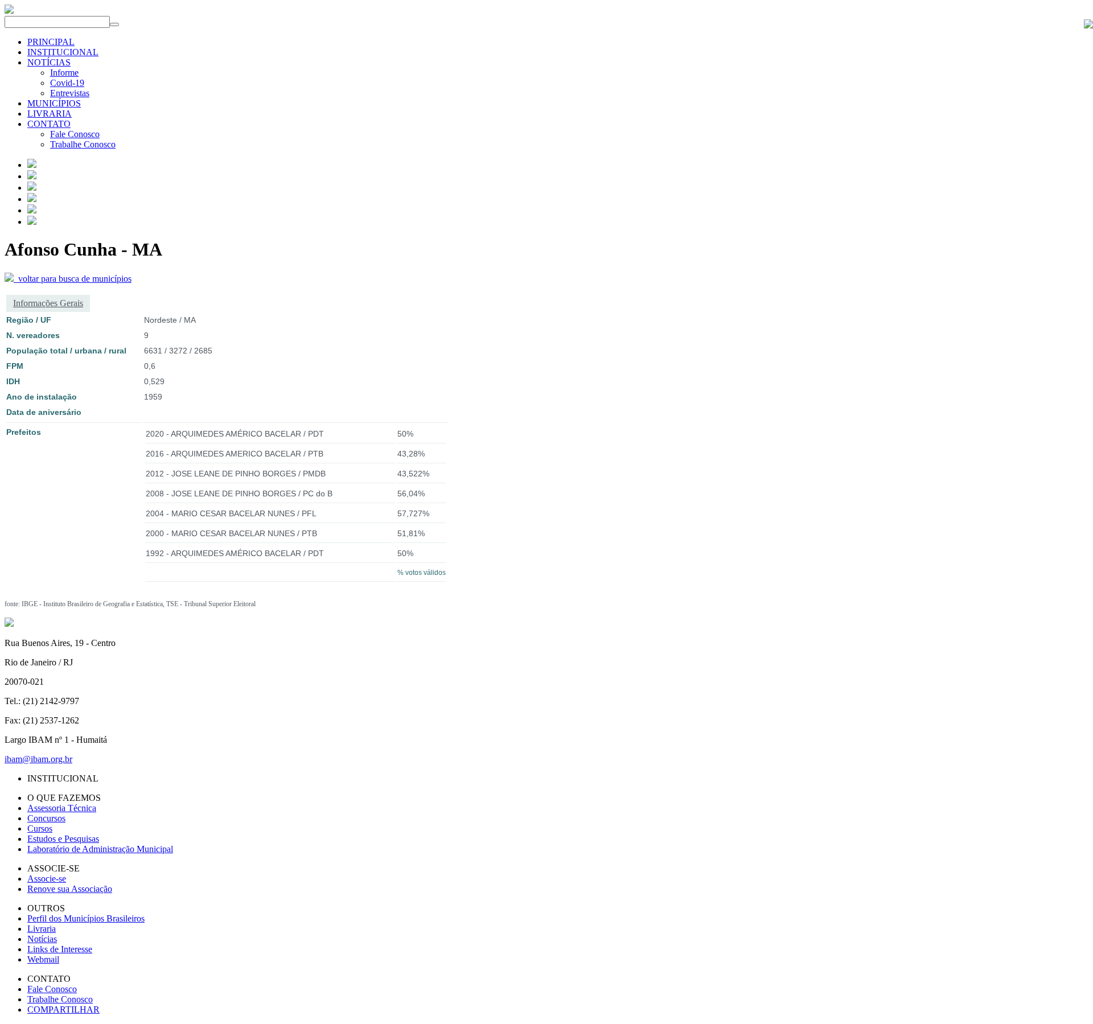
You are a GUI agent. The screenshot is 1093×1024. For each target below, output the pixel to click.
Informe (64, 72)
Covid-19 (67, 83)
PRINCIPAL (51, 42)
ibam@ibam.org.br (38, 759)
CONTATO (49, 124)
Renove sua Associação (69, 889)
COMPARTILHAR (63, 1009)
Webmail (43, 959)
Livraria (41, 928)
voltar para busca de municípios (73, 278)
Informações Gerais (48, 303)
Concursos (46, 818)
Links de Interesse (59, 949)
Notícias (42, 939)
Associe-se (46, 878)
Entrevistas (69, 93)
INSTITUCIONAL (62, 52)
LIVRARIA (49, 113)
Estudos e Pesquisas (63, 839)
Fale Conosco (75, 134)
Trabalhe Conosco (83, 144)
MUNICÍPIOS (54, 103)
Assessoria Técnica (61, 808)
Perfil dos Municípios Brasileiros (86, 918)
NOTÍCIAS (49, 62)
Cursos (39, 828)
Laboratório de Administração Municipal (100, 849)
